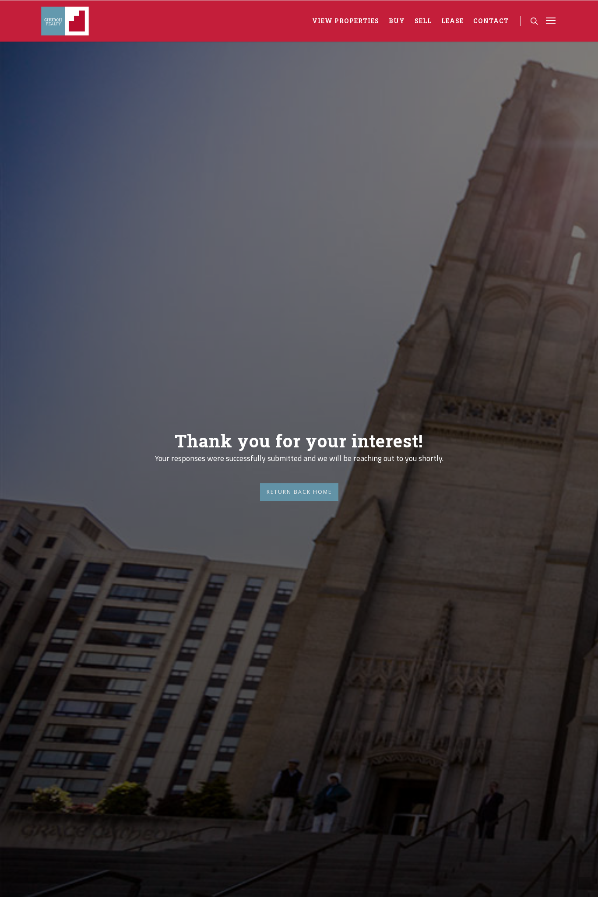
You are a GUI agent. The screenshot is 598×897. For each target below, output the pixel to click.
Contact (491, 21)
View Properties (345, 21)
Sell (423, 21)
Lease (452, 21)
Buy (397, 21)
